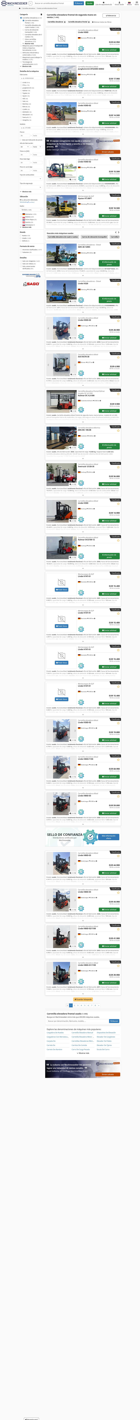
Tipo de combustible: (27, 175)
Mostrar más (84, 1053)
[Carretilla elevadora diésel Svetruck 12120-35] (62, 474)
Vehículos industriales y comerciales (31, 54)
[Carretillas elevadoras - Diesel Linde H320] (62, 291)
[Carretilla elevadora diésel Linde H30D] (62, 511)
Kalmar (26, 90)
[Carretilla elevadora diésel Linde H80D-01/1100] (62, 973)
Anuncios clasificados (32, 250)
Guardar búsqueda (84, 999)
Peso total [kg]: (25, 159)
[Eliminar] (65, 22)
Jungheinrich (28, 88)
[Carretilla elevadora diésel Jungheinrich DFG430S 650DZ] (62, 77)
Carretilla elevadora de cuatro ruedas (33, 26)
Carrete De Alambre (54, 1049)
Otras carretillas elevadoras (30, 40)
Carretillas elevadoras (32, 18)
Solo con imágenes (31, 261)
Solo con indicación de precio (32, 140)
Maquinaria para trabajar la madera (32, 58)
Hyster (26, 96)
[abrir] (83, 60)
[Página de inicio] (19, 8)
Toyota (26, 93)
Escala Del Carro (103, 1049)
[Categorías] (30, 3)
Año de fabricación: (26, 143)
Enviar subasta (108, 152)
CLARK (26, 109)
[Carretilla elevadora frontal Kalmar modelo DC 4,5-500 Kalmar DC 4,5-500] (62, 401)
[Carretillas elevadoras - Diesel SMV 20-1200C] (62, 255)
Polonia (29, 217)
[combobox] (31, 209)
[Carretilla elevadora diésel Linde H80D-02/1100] (62, 936)
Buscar (80, 3)
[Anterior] (48, 77)
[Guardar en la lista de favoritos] (118, 33)
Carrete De (51, 1045)
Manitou (27, 104)
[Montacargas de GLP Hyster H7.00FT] (62, 206)
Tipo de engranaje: (26, 183)
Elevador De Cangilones (106, 1037)
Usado (26, 238)
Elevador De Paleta (104, 1041)
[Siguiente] (75, 77)
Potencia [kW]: (25, 151)
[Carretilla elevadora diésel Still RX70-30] (62, 365)
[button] (137, 3)
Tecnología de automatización (30, 63)
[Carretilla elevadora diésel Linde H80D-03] (62, 803)
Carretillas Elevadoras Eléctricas (84, 1041)
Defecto (25, 241)
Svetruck (27, 117)
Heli (25, 99)
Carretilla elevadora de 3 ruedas (33, 36)
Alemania (30, 214)
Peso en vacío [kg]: (26, 167)
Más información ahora (108, 837)
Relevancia (111, 15)
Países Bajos (30, 219)
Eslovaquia (30, 225)
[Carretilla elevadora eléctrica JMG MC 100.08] (62, 438)
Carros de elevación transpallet (32, 31)
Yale (25, 101)
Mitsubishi (27, 115)
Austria (29, 222)
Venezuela (27, 202)
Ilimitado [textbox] (26, 210)
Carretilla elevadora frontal (32, 21)
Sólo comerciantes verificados (29, 267)
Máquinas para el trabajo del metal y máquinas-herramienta (33, 48)
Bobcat (26, 107)
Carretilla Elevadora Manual (82, 1032)
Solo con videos (29, 264)
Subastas (27, 252)
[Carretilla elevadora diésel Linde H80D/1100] (62, 767)
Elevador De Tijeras (104, 1045)
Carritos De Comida (79, 1045)
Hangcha (27, 120)
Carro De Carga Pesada (81, 1049)
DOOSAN (27, 112)
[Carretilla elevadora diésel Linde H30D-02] (62, 113)
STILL (26, 85)
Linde (26, 82)
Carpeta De (51, 1041)
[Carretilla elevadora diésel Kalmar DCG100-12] (62, 547)
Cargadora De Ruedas (55, 1032)
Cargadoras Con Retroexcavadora (60, 1037)
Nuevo (26, 235)
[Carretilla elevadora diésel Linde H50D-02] (62, 328)
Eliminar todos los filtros (102, 22)
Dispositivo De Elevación (106, 1032)
